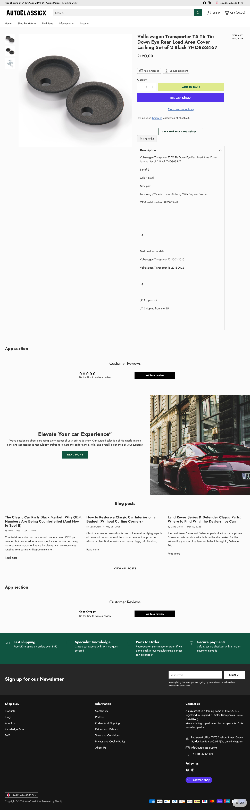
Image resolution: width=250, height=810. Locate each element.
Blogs (8, 717)
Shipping (157, 118)
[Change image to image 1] (10, 39)
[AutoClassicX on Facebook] (204, 3)
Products (10, 711)
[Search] (198, 12)
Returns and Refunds (106, 729)
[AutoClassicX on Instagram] (209, 3)
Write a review (155, 375)
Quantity (142, 80)
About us (10, 723)
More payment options (181, 109)
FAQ (7, 735)
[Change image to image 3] (10, 63)
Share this (148, 139)
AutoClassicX (31, 801)
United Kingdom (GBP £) (231, 3)
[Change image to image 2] (10, 51)
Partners (99, 717)
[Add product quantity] (153, 87)
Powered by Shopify (52, 801)
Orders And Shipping (107, 723)
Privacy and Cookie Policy (110, 741)
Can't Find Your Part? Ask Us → (181, 131)
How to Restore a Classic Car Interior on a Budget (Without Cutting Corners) (120, 519)
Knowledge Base (14, 729)
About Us (100, 748)
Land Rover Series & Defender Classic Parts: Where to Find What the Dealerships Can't (204, 519)
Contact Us (101, 711)
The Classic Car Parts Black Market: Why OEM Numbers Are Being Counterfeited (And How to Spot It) (43, 521)
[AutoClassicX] (26, 13)
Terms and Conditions (107, 735)
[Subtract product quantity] (140, 87)
